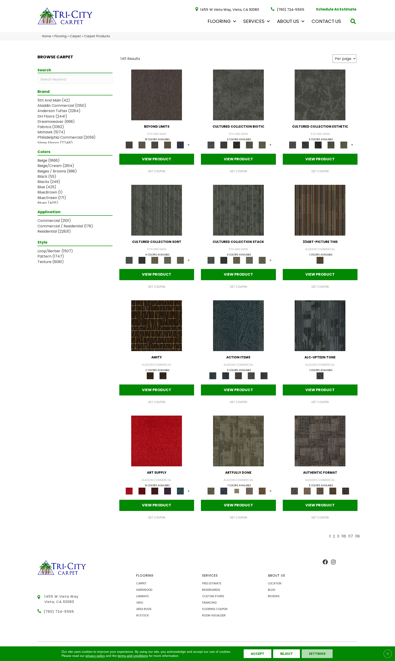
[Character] (224, 144)
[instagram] (333, 562)
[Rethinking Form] (333, 491)
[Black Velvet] (163, 375)
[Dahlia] (142, 491)
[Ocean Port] (225, 375)
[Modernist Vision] (236, 491)
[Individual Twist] (320, 491)
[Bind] (156, 210)
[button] (234, 21)
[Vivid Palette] (262, 491)
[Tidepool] (238, 325)
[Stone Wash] (180, 491)
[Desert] (142, 144)
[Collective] (236, 144)
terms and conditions (133, 656)
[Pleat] (167, 260)
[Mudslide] (320, 210)
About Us (288, 21)
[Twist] (180, 260)
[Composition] (249, 144)
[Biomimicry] (238, 94)
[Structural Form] (345, 491)
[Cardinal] (156, 441)
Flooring (219, 21)
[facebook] (325, 562)
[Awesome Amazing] (249, 491)
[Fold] (154, 260)
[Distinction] (262, 144)
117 (350, 536)
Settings (317, 653)
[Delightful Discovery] (238, 441)
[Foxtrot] (320, 325)
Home (46, 36)
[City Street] (264, 375)
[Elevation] (154, 144)
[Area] (156, 94)
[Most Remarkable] (224, 491)
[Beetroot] (154, 491)
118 (357, 536)
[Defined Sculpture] (307, 491)
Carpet (75, 36)
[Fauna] (167, 144)
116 (344, 536)
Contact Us (326, 21)
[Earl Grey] (251, 375)
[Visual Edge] (320, 441)
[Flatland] (180, 144)
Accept (257, 653)
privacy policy (95, 656)
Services (253, 21)
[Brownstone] (238, 375)
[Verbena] (167, 491)
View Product (156, 159)
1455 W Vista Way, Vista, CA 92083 (229, 9)
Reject (286, 653)
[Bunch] (142, 260)
